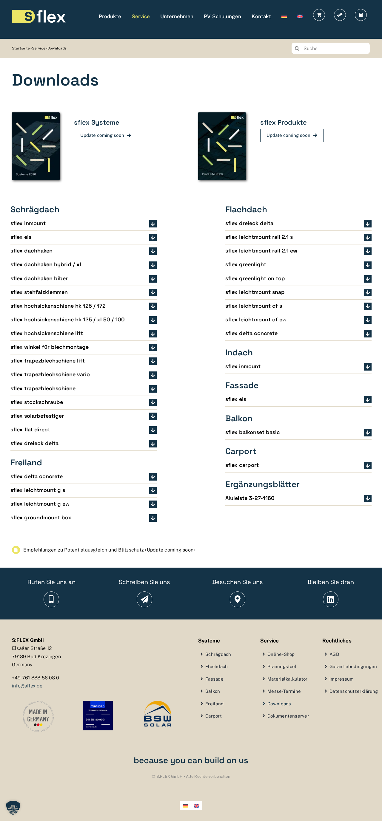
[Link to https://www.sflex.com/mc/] (361, 15)
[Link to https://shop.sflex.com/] (319, 15)
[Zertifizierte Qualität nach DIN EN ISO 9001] (98, 703)
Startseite (21, 48)
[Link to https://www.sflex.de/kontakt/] (145, 599)
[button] (83, 223)
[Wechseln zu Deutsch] (185, 805)
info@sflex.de (27, 686)
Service (38, 48)
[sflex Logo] (39, 12)
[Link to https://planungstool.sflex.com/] (340, 15)
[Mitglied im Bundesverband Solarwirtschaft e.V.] (157, 703)
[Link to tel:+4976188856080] (51, 599)
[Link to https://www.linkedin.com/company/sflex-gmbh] (331, 599)
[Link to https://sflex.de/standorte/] (238, 599)
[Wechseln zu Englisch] (300, 16)
